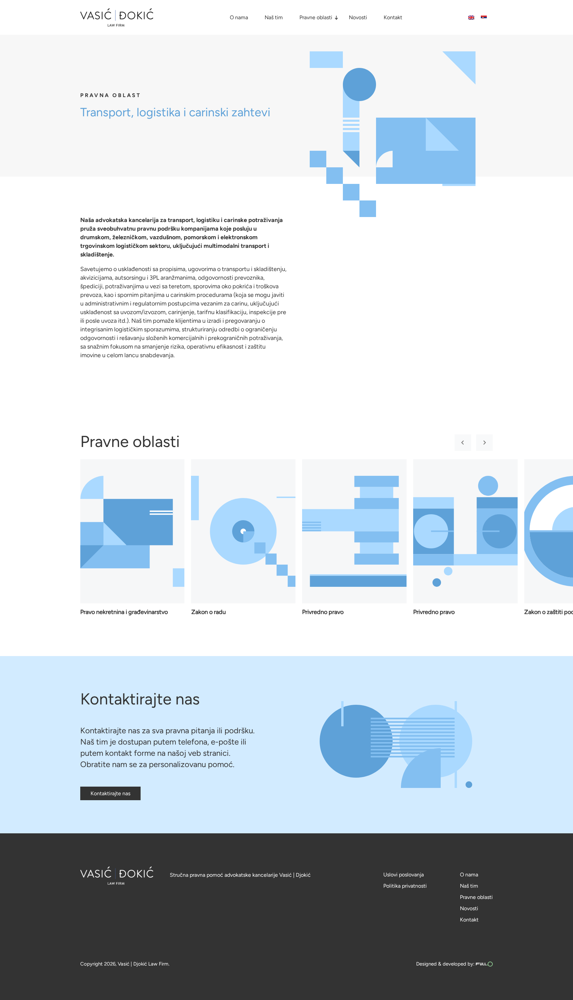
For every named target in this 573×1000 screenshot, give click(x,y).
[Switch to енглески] (471, 17)
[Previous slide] (463, 442)
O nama (239, 17)
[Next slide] (484, 442)
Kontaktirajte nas (110, 793)
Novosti (358, 17)
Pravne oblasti (315, 17)
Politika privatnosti (405, 886)
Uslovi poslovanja (403, 874)
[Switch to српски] (484, 17)
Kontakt (393, 17)
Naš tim (274, 17)
